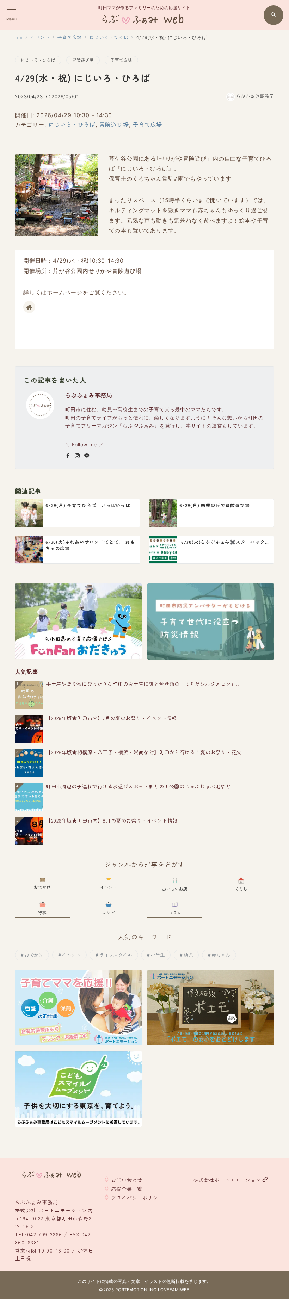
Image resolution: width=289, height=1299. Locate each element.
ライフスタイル (115, 954)
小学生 (158, 954)
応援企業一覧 (126, 1188)
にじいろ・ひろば (38, 60)
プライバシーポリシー (137, 1197)
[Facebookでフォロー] (67, 455)
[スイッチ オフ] (273, 15)
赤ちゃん (220, 954)
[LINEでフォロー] (87, 455)
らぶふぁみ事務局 (255, 96)
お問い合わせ (126, 1179)
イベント (71, 954)
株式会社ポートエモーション (227, 1179)
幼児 (188, 954)
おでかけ (33, 954)
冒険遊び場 (83, 60)
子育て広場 (121, 60)
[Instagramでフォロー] (77, 455)
